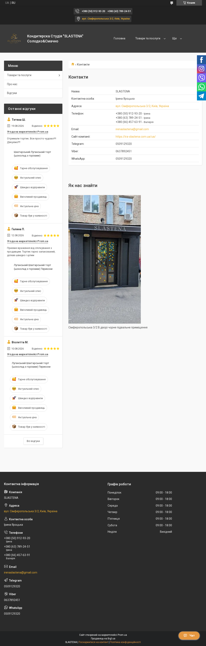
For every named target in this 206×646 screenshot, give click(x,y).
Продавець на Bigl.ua (103, 638)
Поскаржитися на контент (93, 642)
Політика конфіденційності (125, 642)
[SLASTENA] (14, 39)
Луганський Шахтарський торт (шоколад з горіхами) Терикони (33, 267)
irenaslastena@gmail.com (132, 129)
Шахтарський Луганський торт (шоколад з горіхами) (32, 153)
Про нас (12, 84)
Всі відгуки (33, 441)
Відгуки (12, 93)
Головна (119, 38)
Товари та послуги (147, 38)
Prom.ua (122, 635)
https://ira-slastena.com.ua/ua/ (136, 136)
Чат (192, 635)
